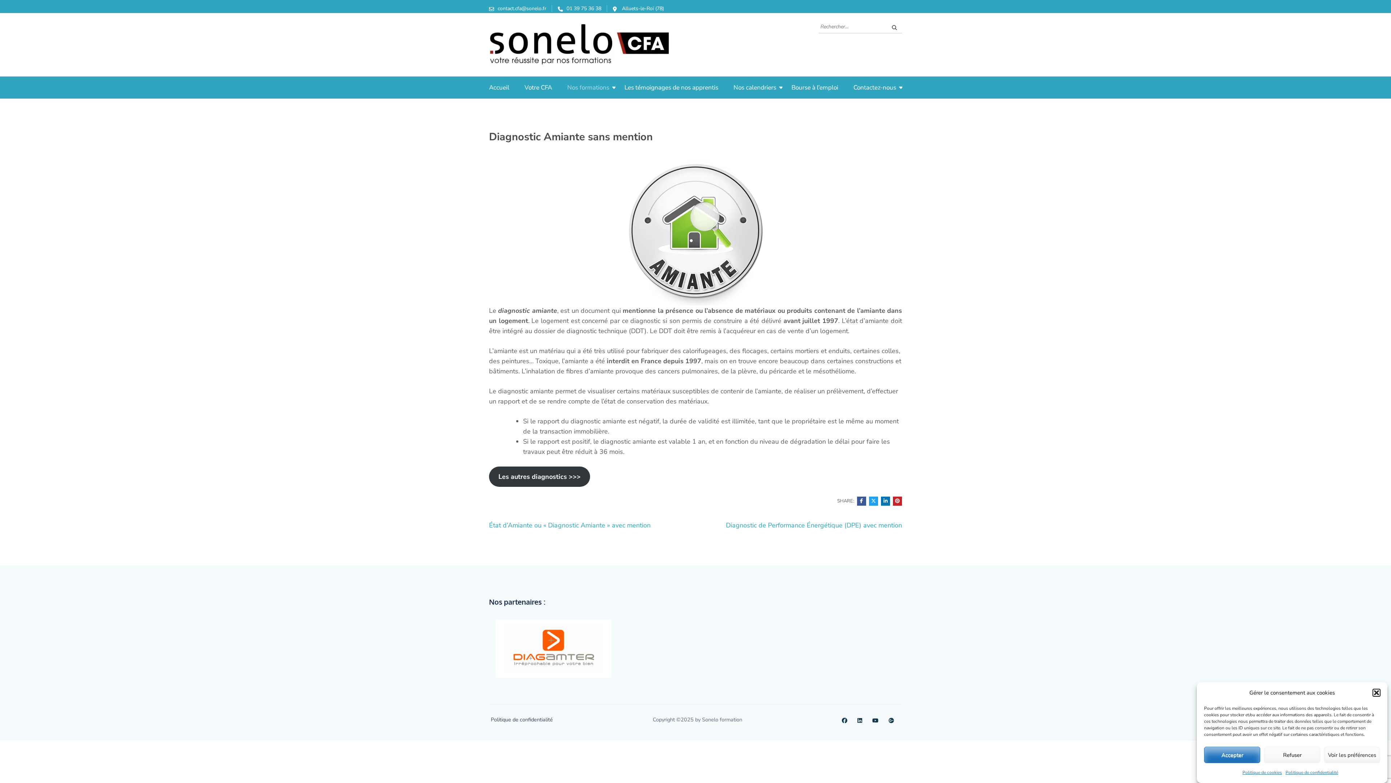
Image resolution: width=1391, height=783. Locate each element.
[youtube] (875, 719)
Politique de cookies (1262, 772)
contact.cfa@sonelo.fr (522, 8)
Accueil (499, 87)
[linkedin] (859, 719)
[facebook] (844, 719)
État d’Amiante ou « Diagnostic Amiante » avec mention (570, 525)
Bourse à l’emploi (814, 87)
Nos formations (588, 87)
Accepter (1232, 755)
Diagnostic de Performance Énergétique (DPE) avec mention (814, 525)
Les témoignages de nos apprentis (671, 87)
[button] (1376, 692)
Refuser (1292, 755)
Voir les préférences (1352, 755)
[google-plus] (891, 719)
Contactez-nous (874, 87)
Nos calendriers (755, 87)
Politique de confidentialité (1312, 772)
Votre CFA (538, 87)
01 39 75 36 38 (584, 8)
